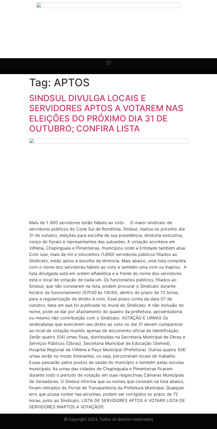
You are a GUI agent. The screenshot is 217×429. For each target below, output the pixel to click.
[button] (108, 62)
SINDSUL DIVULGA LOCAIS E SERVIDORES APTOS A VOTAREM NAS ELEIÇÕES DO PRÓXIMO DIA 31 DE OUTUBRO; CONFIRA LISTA (106, 113)
